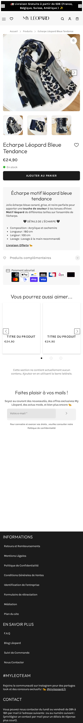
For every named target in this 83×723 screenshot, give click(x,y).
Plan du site (11, 614)
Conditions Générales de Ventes (24, 575)
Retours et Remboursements (22, 546)
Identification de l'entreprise (21, 585)
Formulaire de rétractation (20, 594)
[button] (3, 6)
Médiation (10, 604)
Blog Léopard (12, 643)
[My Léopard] (36, 18)
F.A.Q (7, 633)
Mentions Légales (15, 556)
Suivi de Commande (16, 652)
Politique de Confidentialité (21, 565)
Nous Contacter (14, 662)
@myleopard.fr (56, 689)
